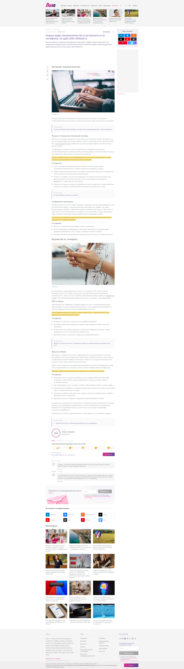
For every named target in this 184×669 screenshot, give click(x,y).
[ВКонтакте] (127, 35)
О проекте (83, 638)
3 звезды (106, 31)
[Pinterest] (122, 42)
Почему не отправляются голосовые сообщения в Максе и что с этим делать (103, 599)
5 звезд (109, 31)
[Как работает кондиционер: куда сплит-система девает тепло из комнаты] (56, 588)
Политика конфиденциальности (87, 655)
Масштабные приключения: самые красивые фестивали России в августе (130, 21)
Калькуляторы (104, 646)
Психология (84, 5)
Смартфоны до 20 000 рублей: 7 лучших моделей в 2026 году (79, 621)
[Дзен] (134, 39)
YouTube (53, 520)
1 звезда (103, 31)
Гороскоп (94, 5)
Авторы (82, 647)
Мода (70, 5)
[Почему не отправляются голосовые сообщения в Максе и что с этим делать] (104, 588)
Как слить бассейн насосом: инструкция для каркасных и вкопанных (103, 622)
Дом (100, 5)
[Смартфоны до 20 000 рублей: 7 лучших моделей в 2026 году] (80, 611)
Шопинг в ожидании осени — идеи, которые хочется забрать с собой (103, 572)
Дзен (69, 520)
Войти (135, 5)
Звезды (63, 5)
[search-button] (129, 5)
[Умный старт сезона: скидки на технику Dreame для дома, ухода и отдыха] (68, 13)
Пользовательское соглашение (86, 650)
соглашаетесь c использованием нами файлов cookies (80, 665)
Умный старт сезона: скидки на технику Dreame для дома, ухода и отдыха (67, 21)
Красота (76, 5)
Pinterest (88, 520)
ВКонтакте (71, 514)
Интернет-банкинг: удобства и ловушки (66, 195)
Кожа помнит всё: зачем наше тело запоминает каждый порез (115, 20)
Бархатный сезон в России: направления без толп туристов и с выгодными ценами (100, 21)
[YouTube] (127, 39)
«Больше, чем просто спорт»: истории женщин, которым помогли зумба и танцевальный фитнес (84, 21)
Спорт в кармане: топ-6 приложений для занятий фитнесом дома (78, 599)
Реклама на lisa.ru (121, 93)
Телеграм (53, 514)
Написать (109, 454)
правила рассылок (89, 497)
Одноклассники (90, 514)
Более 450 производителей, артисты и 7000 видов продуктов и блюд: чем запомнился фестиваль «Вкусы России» (79, 574)
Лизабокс (115, 5)
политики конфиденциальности (104, 496)
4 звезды (108, 31)
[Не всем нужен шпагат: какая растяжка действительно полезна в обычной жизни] (52, 13)
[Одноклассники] (134, 35)
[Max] (132, 42)
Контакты (83, 644)
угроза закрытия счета (63, 144)
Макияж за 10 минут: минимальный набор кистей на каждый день (76, 423)
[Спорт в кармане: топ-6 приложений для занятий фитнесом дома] (80, 588)
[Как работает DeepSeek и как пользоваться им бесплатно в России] (56, 611)
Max (104, 520)
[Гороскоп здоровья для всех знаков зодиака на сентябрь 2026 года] (56, 561)
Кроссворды (103, 648)
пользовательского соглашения (91, 496)
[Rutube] (121, 39)
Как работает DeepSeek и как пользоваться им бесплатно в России (56, 622)
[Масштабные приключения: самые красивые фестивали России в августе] (131, 13)
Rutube (105, 514)
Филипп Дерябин (51, 32)
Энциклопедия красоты (104, 642)
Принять (131, 665)
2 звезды (105, 31)
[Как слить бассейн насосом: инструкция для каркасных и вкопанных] (104, 611)
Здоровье (106, 5)
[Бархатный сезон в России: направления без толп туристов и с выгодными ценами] (100, 13)
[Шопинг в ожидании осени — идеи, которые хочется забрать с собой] (104, 561)
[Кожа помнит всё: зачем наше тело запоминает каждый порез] (116, 13)
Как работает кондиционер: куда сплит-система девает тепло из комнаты (55, 599)
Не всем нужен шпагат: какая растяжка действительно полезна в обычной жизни (52, 21)
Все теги (102, 651)
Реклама (83, 641)
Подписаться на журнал (53, 658)
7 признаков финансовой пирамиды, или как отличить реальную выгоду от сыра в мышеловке (83, 129)
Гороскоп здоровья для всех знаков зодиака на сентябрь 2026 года (55, 572)
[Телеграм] (121, 35)
